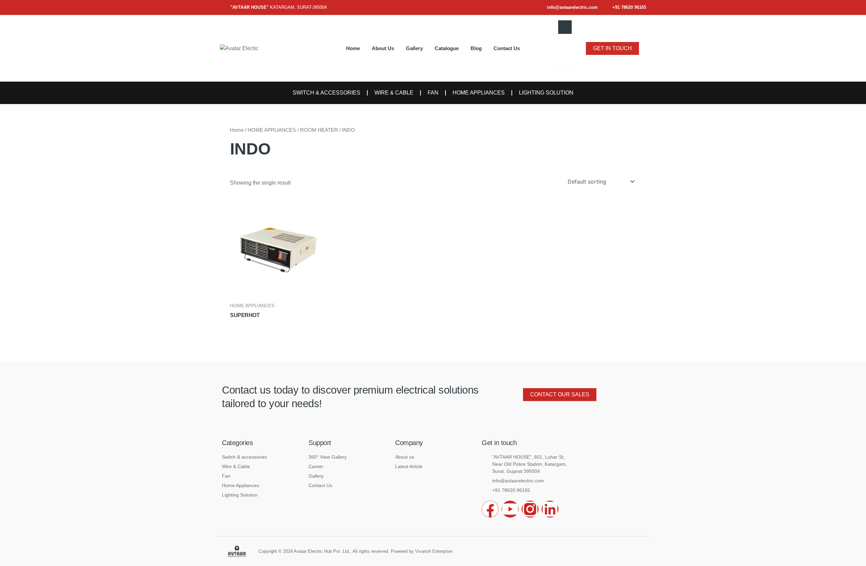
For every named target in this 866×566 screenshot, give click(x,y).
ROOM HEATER (319, 130)
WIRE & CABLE (393, 93)
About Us (383, 48)
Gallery (414, 48)
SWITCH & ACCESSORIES (326, 93)
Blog (476, 48)
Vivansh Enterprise (433, 551)
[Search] (567, 57)
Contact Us (507, 48)
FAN (433, 93)
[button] (565, 27)
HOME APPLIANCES (479, 93)
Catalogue (447, 48)
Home (353, 48)
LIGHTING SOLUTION (546, 93)
